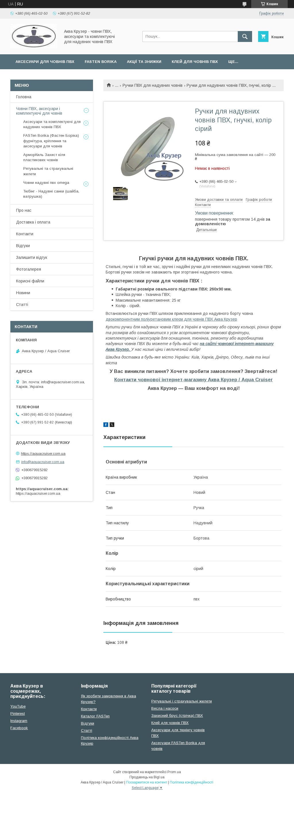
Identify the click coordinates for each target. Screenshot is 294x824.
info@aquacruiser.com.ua (42, 462)
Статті (22, 304)
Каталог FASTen (95, 716)
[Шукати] (245, 36)
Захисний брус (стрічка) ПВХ (177, 715)
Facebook (19, 728)
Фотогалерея (28, 269)
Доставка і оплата (33, 222)
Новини (23, 292)
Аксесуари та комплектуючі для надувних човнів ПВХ (52, 124)
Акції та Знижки (144, 61)
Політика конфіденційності (191, 782)
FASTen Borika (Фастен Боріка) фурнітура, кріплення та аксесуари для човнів (51, 140)
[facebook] (105, 425)
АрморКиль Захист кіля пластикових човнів (44, 157)
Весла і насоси (164, 708)
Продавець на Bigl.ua (147, 777)
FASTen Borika (101, 61)
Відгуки (23, 245)
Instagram (18, 721)
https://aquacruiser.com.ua (43, 453)
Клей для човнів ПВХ (195, 61)
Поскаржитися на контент (146, 782)
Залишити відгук (31, 257)
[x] (112, 425)
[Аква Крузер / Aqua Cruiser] (33, 47)
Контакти (24, 234)
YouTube (18, 706)
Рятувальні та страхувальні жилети (48, 171)
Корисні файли (30, 281)
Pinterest (17, 713)
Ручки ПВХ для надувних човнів (153, 85)
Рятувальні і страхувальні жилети (181, 701)
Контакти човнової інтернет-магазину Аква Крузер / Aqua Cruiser (193, 379)
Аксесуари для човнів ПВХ (45, 61)
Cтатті (86, 730)
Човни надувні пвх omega (46, 182)
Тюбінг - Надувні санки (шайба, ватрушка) (51, 194)
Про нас (23, 210)
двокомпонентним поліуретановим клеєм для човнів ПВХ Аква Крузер (171, 319)
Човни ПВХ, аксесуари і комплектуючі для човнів (39, 110)
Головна (23, 97)
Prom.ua (174, 772)
